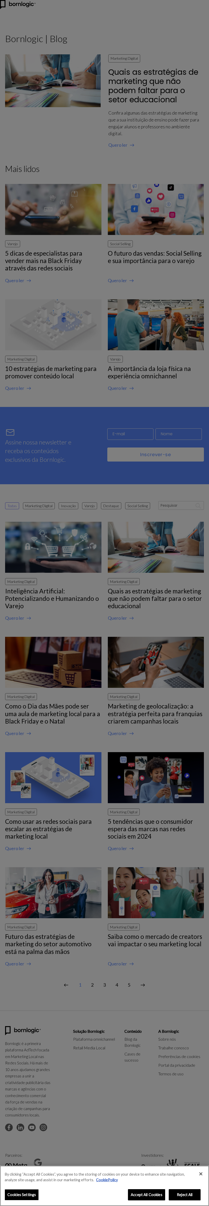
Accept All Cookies (146, 1194)
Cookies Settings (21, 1194)
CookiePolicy (107, 1180)
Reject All (184, 1194)
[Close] (200, 1173)
